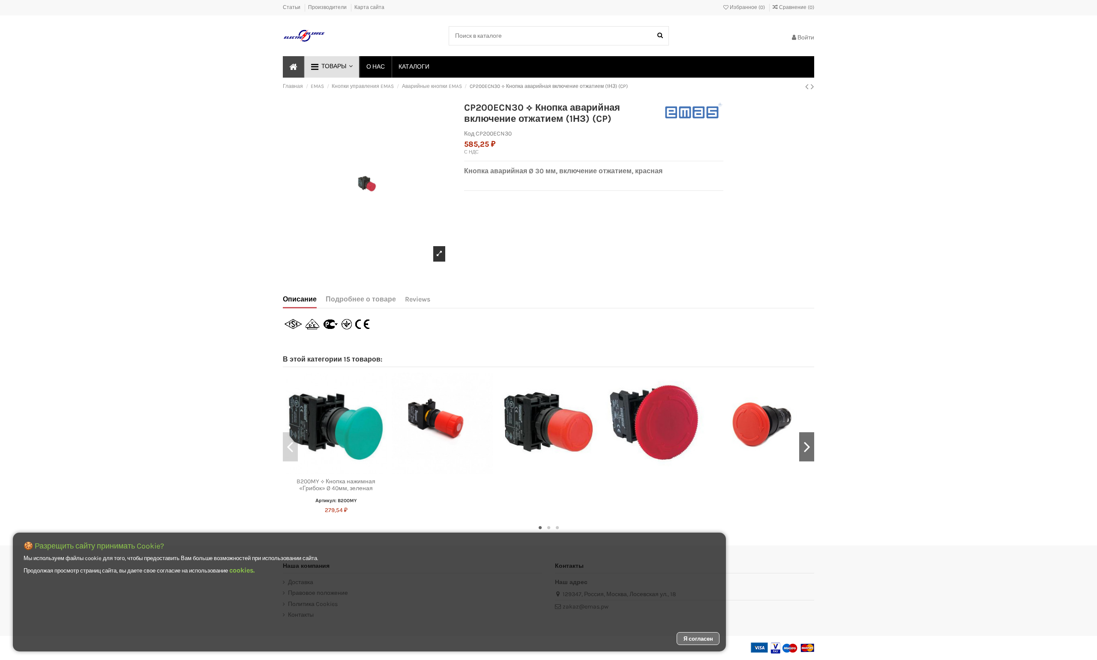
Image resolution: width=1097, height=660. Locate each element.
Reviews (417, 299)
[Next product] (812, 86)
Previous (290, 446)
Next (806, 446)
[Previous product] (808, 86)
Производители (328, 7)
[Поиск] (660, 35)
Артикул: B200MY (336, 500)
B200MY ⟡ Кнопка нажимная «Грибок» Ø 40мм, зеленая (336, 485)
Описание (300, 299)
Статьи (292, 7)
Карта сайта (369, 7)
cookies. (242, 570)
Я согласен (698, 639)
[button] (331, 67)
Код (469, 133)
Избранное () (747, 7)
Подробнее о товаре (361, 299)
